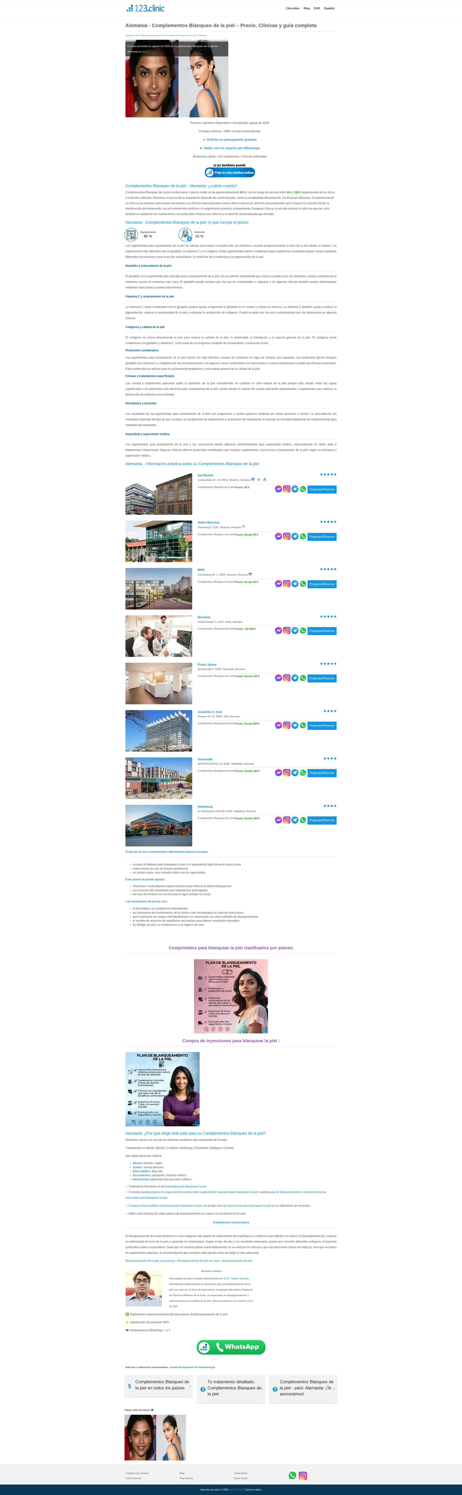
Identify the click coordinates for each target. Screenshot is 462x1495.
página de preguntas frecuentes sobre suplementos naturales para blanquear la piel (204, 1192)
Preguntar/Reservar (322, 489)
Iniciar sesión (241, 1478)
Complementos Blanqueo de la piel (181, 35)
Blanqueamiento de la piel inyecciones (150, 1260)
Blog (307, 8)
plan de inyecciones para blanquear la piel (244, 1205)
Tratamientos (240, 1473)
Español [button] (329, 8)
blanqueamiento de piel (237, 1260)
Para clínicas (186, 1478)
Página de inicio (132, 35)
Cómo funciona (133, 1478)
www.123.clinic (236, 1489)
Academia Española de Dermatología (192, 1367)
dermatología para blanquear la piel (183, 1186)
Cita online (292, 8)
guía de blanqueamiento (285, 1192)
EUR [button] (317, 8)
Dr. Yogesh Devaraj (237, 1278)
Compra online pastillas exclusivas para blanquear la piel (165, 1205)
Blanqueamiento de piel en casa (198, 1260)
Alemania (202, 35)
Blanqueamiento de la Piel (153, 35)
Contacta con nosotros (137, 1473)
